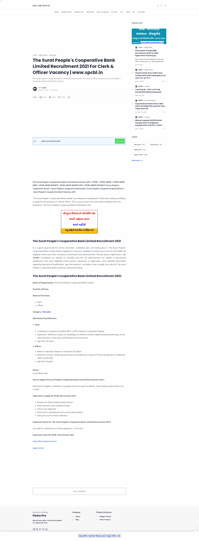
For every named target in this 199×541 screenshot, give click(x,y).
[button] (158, 5)
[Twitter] (40, 529)
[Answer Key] (78, 12)
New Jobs (46, 312)
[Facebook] (34, 529)
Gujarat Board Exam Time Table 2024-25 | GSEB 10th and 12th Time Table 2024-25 (150, 106)
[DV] (134, 12)
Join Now (119, 141)
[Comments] (164, 81)
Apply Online (38, 448)
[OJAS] (128, 12)
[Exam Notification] (150, 100)
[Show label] (137, 160)
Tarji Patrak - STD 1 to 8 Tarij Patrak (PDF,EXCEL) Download (148, 90)
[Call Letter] (90, 12)
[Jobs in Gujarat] (102, 12)
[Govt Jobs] (141, 12)
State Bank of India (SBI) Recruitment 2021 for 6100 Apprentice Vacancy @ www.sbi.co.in (146, 53)
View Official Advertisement (45, 441)
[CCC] (121, 12)
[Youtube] (43, 529)
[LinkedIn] (46, 529)
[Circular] (114, 12)
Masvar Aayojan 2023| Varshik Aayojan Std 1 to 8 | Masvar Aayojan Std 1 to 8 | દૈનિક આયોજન (148, 122)
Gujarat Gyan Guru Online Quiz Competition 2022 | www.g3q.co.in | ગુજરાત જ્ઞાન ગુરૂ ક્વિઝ (150, 75)
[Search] (161, 5)
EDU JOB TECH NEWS (42, 5)
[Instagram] (37, 529)
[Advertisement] (79, 38)
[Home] (56, 12)
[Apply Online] (66, 12)
